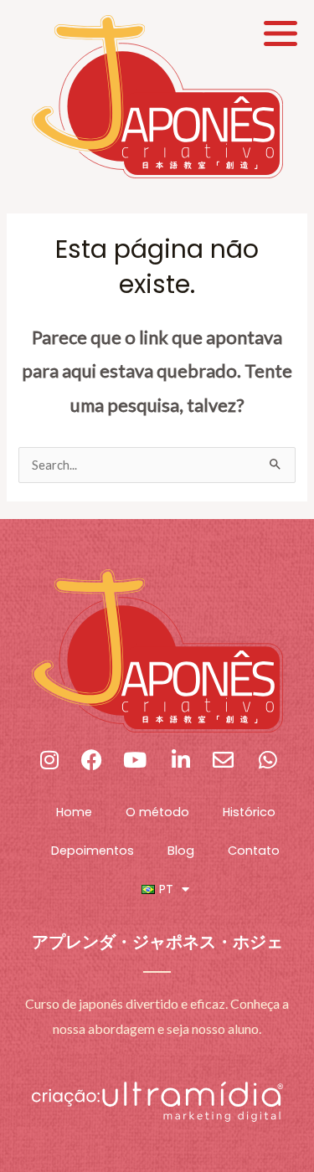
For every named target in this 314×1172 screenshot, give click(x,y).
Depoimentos (92, 850)
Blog (180, 850)
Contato (254, 850)
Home (74, 812)
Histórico (249, 812)
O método (157, 812)
